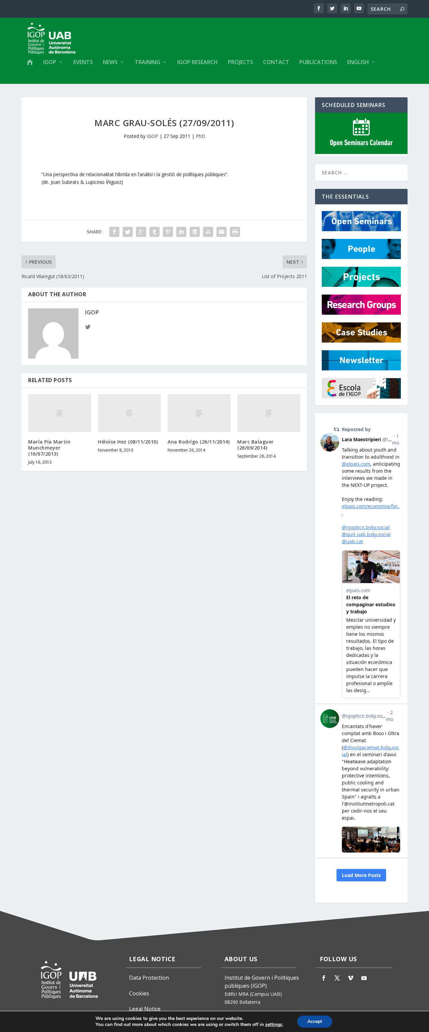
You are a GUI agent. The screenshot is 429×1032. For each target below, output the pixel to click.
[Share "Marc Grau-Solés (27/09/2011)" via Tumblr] (154, 232)
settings (273, 1025)
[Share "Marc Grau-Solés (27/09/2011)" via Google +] (141, 232)
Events (83, 62)
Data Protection (149, 977)
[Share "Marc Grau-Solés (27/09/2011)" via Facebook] (114, 232)
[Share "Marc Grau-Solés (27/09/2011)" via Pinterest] (168, 232)
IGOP (49, 62)
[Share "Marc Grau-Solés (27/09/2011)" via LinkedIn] (181, 232)
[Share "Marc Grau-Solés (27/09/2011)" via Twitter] (127, 232)
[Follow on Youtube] (364, 978)
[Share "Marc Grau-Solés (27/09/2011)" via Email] (221, 232)
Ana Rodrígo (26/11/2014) (199, 441)
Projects (240, 62)
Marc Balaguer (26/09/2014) (255, 444)
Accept (314, 1021)
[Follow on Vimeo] (350, 978)
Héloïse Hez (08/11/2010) (128, 441)
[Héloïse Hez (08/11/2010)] (129, 413)
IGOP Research (197, 62)
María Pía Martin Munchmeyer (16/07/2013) (49, 447)
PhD (200, 136)
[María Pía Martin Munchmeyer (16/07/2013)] (59, 413)
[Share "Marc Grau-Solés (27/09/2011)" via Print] (235, 232)
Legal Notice (145, 1009)
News (110, 62)
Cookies (139, 993)
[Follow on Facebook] (323, 978)
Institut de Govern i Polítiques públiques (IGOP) (262, 981)
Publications (318, 62)
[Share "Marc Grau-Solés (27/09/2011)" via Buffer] (194, 232)
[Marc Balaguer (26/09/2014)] (268, 413)
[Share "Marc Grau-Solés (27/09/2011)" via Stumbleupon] (208, 232)
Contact (276, 62)
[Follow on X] (337, 978)
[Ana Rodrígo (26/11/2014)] (199, 413)
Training (147, 62)
